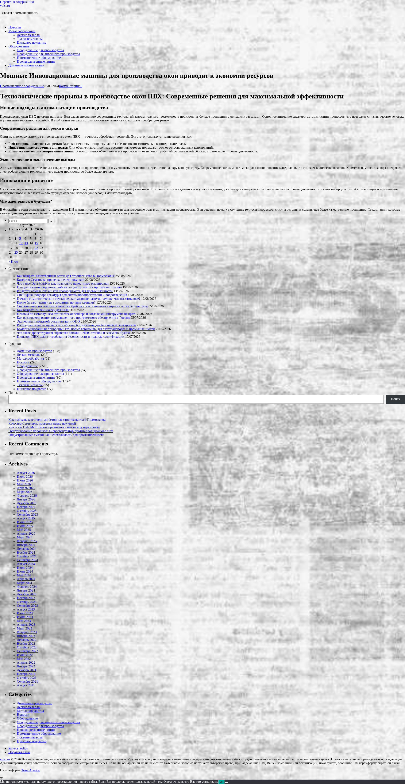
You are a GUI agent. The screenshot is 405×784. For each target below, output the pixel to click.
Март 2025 (24, 537)
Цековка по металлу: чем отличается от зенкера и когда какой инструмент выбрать (76, 314)
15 (36, 243)
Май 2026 (24, 484)
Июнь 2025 (25, 526)
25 (16, 252)
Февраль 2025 (27, 541)
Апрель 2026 (26, 488)
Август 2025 (26, 518)
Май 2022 (24, 658)
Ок (221, 781)
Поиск (13, 392)
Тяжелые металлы (30, 385)
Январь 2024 (26, 590)
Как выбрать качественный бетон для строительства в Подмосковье (66, 276)
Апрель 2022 (26, 662)
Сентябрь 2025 (27, 514)
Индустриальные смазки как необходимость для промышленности (65, 291)
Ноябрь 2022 (26, 643)
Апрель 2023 (26, 624)
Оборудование (27, 366)
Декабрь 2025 (26, 503)
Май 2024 (24, 575)
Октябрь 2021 (26, 677)
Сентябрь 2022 (27, 651)
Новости (23, 362)
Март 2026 (24, 492)
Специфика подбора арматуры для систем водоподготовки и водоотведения (72, 295)
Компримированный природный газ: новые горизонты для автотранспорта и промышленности (86, 329)
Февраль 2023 (27, 632)
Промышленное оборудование (22, 86)
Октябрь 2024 (26, 556)
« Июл (13, 261)
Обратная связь (19, 752)
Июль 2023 (25, 613)
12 (21, 243)
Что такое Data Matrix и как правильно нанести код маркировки (63, 283)
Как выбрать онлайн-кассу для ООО (43, 310)
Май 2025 (24, 529)
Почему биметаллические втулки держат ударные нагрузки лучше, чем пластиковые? (78, 298)
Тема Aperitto (30, 770)
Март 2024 (24, 583)
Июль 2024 (25, 567)
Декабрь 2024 (26, 548)
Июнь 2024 (25, 571)
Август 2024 (26, 564)
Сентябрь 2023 (27, 605)
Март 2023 (24, 628)
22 (36, 248)
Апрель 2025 (26, 533)
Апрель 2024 (26, 579)
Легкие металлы (28, 354)
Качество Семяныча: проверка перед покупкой (50, 279)
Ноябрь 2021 (26, 674)
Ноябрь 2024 (26, 552)
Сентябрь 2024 (27, 560)
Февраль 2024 (27, 586)
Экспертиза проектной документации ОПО (48, 321)
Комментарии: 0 (70, 86)
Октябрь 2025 (26, 510)
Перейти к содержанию (17, 2)
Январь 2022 (26, 666)
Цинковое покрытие (31, 389)
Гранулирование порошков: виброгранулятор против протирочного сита (69, 287)
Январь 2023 (26, 636)
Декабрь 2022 (26, 639)
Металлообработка (30, 358)
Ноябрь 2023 (26, 598)
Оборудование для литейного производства (48, 370)
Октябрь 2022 (26, 647)
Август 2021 (26, 685)
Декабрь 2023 (26, 594)
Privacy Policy (18, 748)
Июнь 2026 (25, 480)
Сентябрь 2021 (27, 681)
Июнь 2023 (25, 617)
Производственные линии (36, 377)
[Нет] (226, 782)
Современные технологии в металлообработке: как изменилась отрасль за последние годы (82, 306)
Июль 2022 (25, 655)
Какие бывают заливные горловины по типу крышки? (56, 302)
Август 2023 (26, 609)
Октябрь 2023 (26, 602)
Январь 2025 (26, 545)
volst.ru (5, 5)
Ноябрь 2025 (26, 507)
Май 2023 (24, 621)
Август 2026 (26, 473)
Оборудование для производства (40, 373)
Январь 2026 (26, 499)
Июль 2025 (25, 522)
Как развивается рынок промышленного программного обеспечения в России (73, 317)
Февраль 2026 (27, 495)
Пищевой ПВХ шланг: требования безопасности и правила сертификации (70, 336)
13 (26, 243)
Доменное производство (34, 351)
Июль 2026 (25, 476)
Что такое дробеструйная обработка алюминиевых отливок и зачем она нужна (73, 333)
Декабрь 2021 (26, 670)
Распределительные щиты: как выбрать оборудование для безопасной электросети (76, 325)
